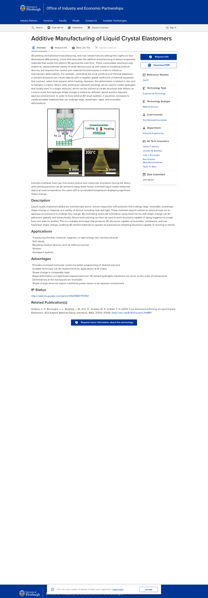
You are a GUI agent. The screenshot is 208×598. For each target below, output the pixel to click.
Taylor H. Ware (149, 166)
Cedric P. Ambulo (151, 146)
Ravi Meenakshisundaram (155, 120)
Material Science (150, 106)
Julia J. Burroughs (151, 155)
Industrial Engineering (153, 133)
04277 (146, 80)
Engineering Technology (154, 93)
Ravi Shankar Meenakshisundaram (152, 161)
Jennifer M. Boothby (152, 150)
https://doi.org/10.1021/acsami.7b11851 (132, 312)
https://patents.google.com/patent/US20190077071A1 (60, 296)
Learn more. (118, 589)
